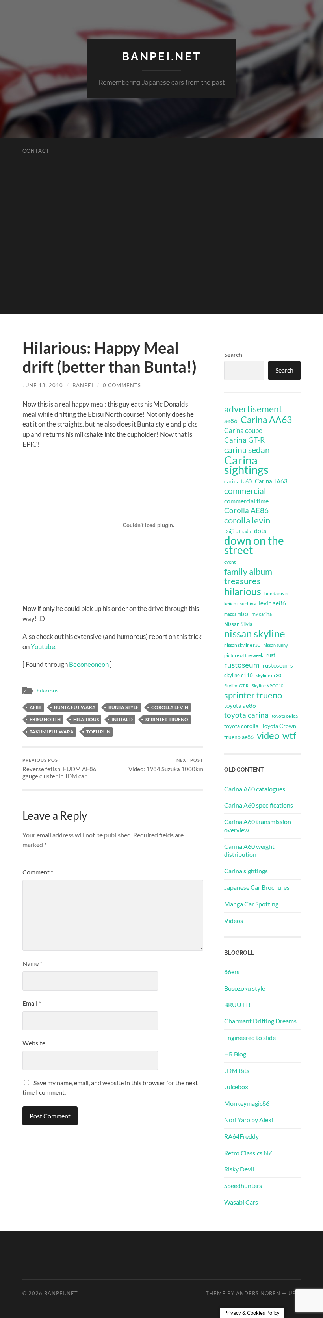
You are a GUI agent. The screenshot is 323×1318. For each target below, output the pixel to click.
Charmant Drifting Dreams (260, 1021)
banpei (82, 385)
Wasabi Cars (241, 1202)
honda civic (276, 593)
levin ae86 (272, 603)
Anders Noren (258, 1293)
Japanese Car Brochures (257, 887)
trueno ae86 (239, 736)
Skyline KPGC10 (267, 685)
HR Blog (235, 1054)
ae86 (35, 707)
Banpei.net (161, 56)
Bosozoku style (244, 988)
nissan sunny (276, 645)
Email (31, 1003)
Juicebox (236, 1086)
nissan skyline (254, 633)
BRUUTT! (237, 1004)
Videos (233, 920)
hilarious (47, 690)
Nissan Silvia (238, 624)
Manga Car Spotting (251, 904)
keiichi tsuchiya (240, 604)
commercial (245, 491)
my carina (262, 614)
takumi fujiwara (52, 732)
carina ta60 (238, 481)
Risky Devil (239, 1169)
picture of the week (243, 655)
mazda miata (236, 613)
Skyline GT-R (236, 685)
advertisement (253, 409)
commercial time (246, 501)
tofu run (98, 732)
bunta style (123, 707)
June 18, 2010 (42, 385)
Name (32, 963)
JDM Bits (236, 1070)
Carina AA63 (266, 419)
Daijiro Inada (237, 531)
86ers (231, 971)
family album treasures (248, 576)
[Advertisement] (161, 259)
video (268, 735)
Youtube (43, 646)
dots (260, 530)
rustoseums (278, 665)
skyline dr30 (268, 675)
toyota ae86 (240, 705)
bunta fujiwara (75, 707)
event (230, 561)
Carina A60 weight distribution (249, 850)
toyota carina (246, 714)
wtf (289, 735)
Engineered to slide (250, 1037)
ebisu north (45, 719)
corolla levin (169, 707)
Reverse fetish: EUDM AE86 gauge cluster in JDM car (59, 768)
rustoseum (242, 665)
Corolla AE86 (246, 510)
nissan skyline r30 (242, 645)
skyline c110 (238, 675)
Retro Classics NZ (248, 1152)
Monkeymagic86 (246, 1103)
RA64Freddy (241, 1136)
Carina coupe (243, 430)
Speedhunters (243, 1185)
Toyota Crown (279, 725)
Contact (36, 151)
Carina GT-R (244, 440)
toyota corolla (241, 725)
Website (33, 1043)
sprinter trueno (166, 719)
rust (270, 655)
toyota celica (285, 716)
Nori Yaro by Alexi (248, 1119)
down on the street (254, 545)
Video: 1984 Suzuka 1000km (165, 765)
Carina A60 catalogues (254, 789)
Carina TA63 (271, 481)
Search (233, 354)
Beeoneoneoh (89, 664)
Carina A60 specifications (258, 805)
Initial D (122, 719)
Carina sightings (246, 464)
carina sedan (247, 450)
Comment (37, 872)
